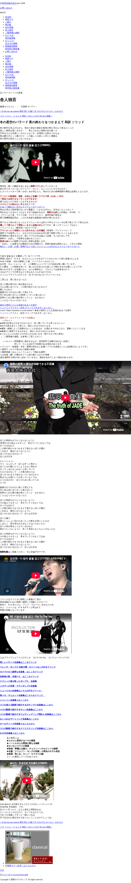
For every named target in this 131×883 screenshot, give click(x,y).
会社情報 (9, 27)
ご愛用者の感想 (12, 33)
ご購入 (8, 22)
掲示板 (8, 25)
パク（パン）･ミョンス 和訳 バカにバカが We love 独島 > (26, 116)
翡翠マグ (9, 19)
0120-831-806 (22, 875)
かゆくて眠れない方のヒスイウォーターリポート (22, 207)
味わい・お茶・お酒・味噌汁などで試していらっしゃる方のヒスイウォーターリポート (40, 246)
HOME (8, 17)
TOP (2, 870)
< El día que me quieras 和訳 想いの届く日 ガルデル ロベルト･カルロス (31, 111)
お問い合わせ (6, 8)
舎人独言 (9, 30)
